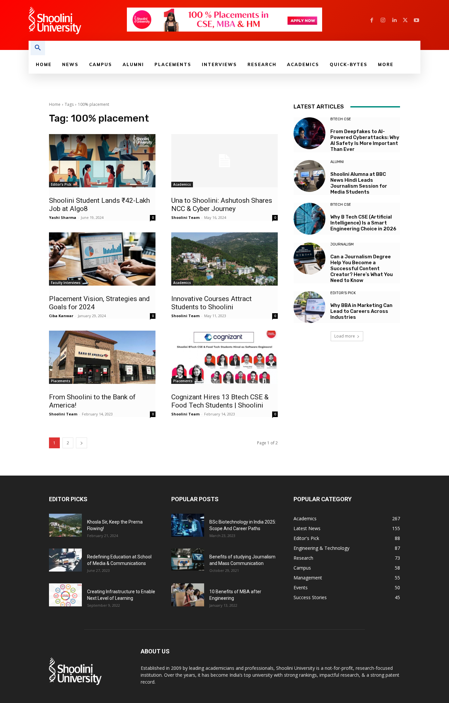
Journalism (342, 244)
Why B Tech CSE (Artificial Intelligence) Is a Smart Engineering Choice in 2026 (363, 223)
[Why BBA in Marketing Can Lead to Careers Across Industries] (309, 307)
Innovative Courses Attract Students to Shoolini (211, 303)
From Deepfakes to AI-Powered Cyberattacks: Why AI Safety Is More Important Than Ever (364, 140)
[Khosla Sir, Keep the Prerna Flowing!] (65, 525)
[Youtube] (416, 20)
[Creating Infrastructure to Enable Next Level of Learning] (65, 594)
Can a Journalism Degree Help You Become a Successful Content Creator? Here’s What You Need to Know (361, 268)
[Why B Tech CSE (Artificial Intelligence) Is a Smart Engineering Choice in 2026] (309, 219)
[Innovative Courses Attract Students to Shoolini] (224, 259)
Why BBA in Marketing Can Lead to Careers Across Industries (361, 311)
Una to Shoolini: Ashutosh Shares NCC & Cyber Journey (221, 205)
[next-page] (81, 442)
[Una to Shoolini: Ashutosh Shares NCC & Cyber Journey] (224, 160)
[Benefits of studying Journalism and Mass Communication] (187, 560)
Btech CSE (340, 119)
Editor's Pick (61, 184)
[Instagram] (383, 20)
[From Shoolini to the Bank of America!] (102, 357)
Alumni (337, 162)
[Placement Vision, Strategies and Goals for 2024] (102, 259)
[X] (405, 20)
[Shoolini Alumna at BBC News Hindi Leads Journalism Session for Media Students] (309, 176)
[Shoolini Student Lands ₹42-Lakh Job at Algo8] (102, 160)
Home (54, 104)
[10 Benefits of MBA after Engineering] (187, 594)
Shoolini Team (185, 217)
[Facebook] (372, 20)
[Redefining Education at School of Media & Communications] (65, 560)
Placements (60, 381)
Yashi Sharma (62, 217)
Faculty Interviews (66, 282)
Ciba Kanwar (61, 315)
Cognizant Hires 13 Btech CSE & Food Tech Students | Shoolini (220, 401)
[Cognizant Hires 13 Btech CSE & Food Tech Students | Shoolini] (224, 357)
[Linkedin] (394, 20)
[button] (38, 48)
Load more (344, 336)
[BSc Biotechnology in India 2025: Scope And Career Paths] (187, 525)
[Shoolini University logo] (77, 20)
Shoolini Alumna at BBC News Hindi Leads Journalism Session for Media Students (358, 183)
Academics (182, 184)
